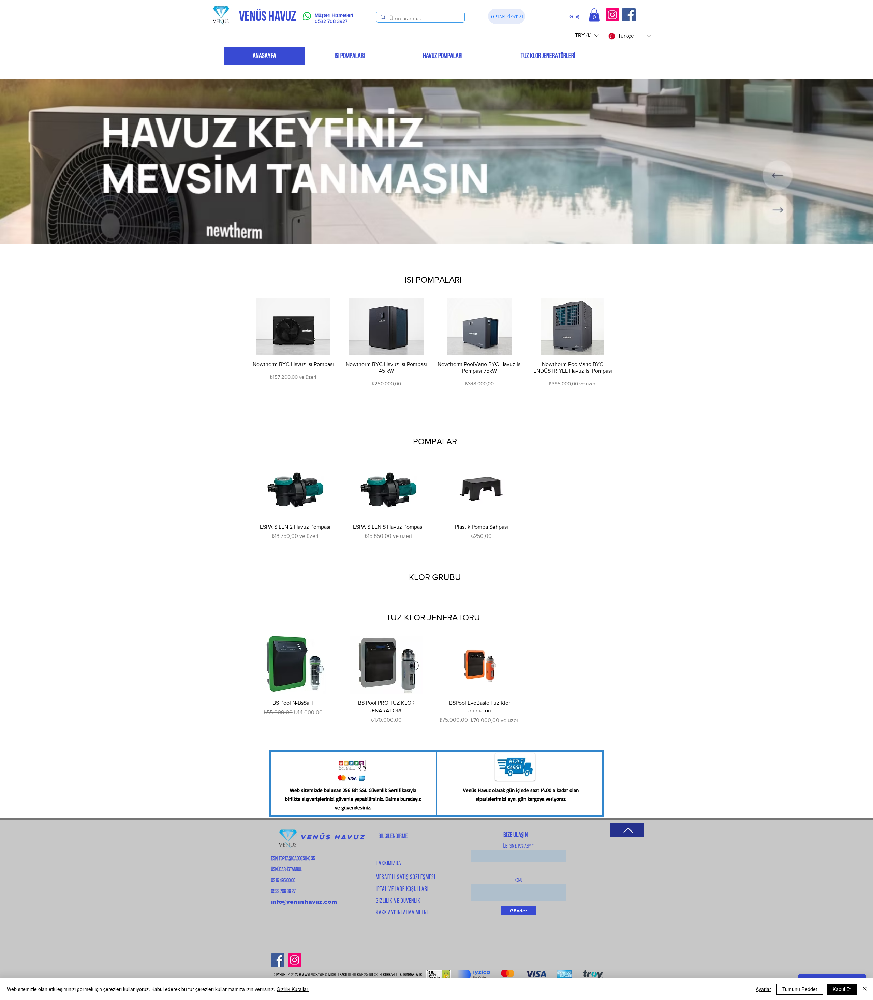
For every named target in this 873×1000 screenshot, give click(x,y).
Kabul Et (842, 989)
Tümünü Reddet (799, 989)
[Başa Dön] (627, 830)
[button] (594, 14)
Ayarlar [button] (763, 989)
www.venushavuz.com (315, 975)
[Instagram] (612, 14)
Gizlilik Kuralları (293, 989)
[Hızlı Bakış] (293, 326)
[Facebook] (629, 14)
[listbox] (587, 35)
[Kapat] (865, 989)
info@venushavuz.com (304, 902)
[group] (433, 342)
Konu (518, 880)
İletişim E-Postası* (517, 846)
